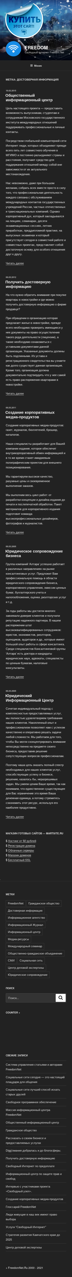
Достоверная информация (25, 910)
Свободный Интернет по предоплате (30, 1166)
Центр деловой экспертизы (26, 968)
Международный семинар (25, 946)
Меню (38, 65)
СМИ (11, 960)
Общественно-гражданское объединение (35, 953)
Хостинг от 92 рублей (22, 841)
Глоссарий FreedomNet (21, 1207)
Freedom (36, 47)
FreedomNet (15, 903)
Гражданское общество (43, 903)
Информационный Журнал (25, 925)
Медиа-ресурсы (18, 939)
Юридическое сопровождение (27, 975)
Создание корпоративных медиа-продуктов (30, 414)
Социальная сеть (31, 960)
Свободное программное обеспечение (31, 1102)
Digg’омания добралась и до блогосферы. (33, 1150)
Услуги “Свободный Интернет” (26, 1227)
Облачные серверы (21, 850)
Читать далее (15, 263)
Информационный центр (24, 932)
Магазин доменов (19, 855)
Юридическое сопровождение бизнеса (34, 553)
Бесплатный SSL (19, 860)
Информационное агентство (26, 917)
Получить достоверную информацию (27, 284)
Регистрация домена (21, 845)
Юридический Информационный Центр (29, 698)
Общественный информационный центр (29, 97)
